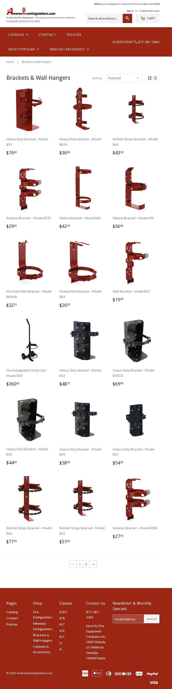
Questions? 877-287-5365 (135, 42)
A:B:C (63, 612)
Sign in (130, 10)
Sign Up (152, 619)
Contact (47, 34)
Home (10, 61)
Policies (74, 34)
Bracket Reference (67, 49)
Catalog (16, 34)
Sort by (97, 78)
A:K (62, 630)
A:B (62, 618)
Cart (150, 18)
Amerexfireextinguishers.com (34, 673)
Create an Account (149, 10)
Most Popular (21, 49)
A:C (62, 624)
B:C (62, 637)
